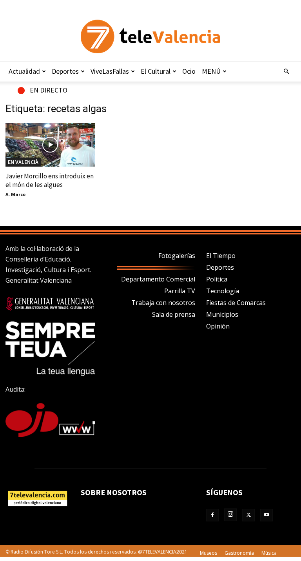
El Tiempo (221, 255)
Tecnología (222, 291)
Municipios (222, 314)
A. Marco (15, 194)
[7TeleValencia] (150, 36)
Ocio (189, 71)
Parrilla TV (179, 291)
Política (216, 279)
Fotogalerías (176, 255)
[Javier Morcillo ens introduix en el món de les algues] (50, 145)
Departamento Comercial (158, 279)
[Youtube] (266, 515)
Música (269, 553)
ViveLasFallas (110, 71)
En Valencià (23, 161)
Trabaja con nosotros (163, 302)
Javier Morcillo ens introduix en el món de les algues (49, 180)
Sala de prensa (173, 314)
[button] (286, 71)
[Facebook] (212, 515)
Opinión (218, 326)
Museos (208, 553)
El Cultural (155, 71)
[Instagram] (230, 514)
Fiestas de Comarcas (236, 302)
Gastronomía (239, 553)
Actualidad (24, 71)
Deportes (65, 71)
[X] (248, 515)
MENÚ (211, 71)
